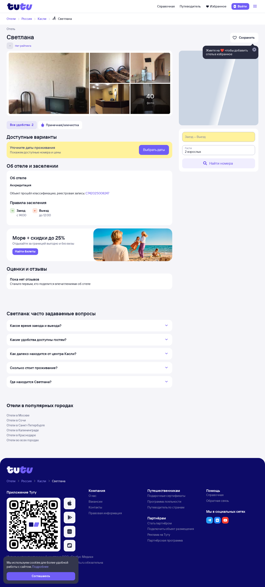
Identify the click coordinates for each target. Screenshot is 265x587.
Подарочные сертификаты (166, 496)
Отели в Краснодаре (21, 435)
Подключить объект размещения (170, 529)
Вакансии (95, 501)
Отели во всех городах (23, 440)
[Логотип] (20, 6)
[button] (69, 503)
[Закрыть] (254, 50)
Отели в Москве (18, 415)
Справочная (166, 6)
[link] (25, 251)
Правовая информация (105, 513)
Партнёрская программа (165, 540)
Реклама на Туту (158, 535)
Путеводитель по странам (165, 507)
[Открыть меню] (255, 6)
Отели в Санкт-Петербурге (26, 425)
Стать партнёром (159, 523)
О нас (92, 496)
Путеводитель (190, 6)
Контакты (95, 507)
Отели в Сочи (16, 420)
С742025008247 (97, 193)
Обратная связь (217, 501)
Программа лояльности (164, 501)
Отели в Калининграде (23, 430)
